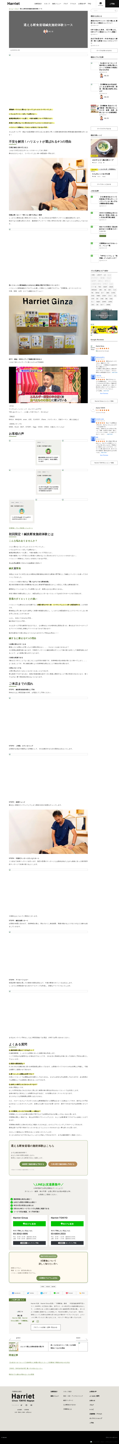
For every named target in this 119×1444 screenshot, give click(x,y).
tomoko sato (100, 419)
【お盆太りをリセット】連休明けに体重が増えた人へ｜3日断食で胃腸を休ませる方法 (39, 1362)
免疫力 (109, 289)
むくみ (109, 274)
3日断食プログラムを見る (48, 1278)
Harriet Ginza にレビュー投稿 (104, 401)
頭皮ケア (102, 304)
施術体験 (53, 1286)
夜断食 (107, 292)
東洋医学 (104, 295)
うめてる (98, 375)
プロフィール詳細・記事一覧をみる (45, 1327)
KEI (97, 437)
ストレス (109, 277)
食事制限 (108, 304)
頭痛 (97, 304)
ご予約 (112, 4)
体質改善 (48, 1286)
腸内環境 (104, 301)
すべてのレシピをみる (104, 184)
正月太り (110, 295)
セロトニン (100, 280)
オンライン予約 (29, 1243)
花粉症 (92, 304)
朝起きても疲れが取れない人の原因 (21, 1374)
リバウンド (105, 283)
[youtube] (31, 1405)
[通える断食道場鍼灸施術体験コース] (48, 55)
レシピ (111, 283)
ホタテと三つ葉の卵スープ (103, 160)
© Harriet (4, 1437)
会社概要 (19, 1409)
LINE (57, 1293)
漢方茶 (92, 298)
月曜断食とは (67, 1409)
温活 (115, 295)
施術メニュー (56, 3)
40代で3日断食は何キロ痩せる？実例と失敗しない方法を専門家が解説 (108, 215)
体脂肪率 (105, 286)
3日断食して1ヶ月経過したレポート (21, 528)
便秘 (105, 289)
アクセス (73, 3)
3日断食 (42, 1286)
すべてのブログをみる (104, 128)
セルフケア (93, 280)
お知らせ (92, 1400)
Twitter (31, 1293)
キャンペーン (103, 235)
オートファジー (94, 277)
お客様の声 (82, 3)
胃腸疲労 (98, 301)
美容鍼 (111, 298)
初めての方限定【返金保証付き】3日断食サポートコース (108, 229)
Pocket (70, 1293)
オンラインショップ (96, 1418)
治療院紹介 (38, 3)
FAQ (89, 3)
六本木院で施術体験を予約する (62, 1164)
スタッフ (47, 3)
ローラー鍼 (93, 286)
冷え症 (114, 289)
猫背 (97, 298)
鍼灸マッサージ (68, 1400)
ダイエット (107, 280)
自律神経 (110, 301)
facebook (17, 1293)
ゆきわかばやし (100, 357)
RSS (83, 1293)
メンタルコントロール (96, 283)
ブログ (65, 3)
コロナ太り (102, 277)
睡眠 (106, 298)
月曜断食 (98, 295)
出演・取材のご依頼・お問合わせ (23, 1412)
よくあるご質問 (94, 1396)
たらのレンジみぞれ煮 (101, 174)
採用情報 (26, 1409)
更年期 (92, 295)
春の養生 (113, 292)
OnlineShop (100, 5)
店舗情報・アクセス (96, 1414)
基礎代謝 (97, 292)
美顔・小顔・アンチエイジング (73, 1396)
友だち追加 (30, 1224)
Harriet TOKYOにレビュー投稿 (104, 463)
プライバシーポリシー (112, 1437)
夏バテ (102, 292)
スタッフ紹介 (67, 1391)
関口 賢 (50, 31)
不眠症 (99, 286)
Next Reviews (104, 393)
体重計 (100, 289)
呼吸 (92, 292)
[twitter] (21, 1405)
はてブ (45, 1293)
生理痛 (101, 298)
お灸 (105, 274)
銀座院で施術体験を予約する (33, 1164)
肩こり (92, 301)
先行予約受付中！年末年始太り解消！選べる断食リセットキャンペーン (104, 41)
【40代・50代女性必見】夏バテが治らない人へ (26, 1368)
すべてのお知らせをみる (104, 50)
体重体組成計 (94, 289)
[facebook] (26, 1405)
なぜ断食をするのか (69, 1404)
